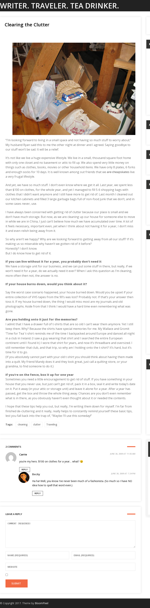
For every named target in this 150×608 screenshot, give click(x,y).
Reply (25, 469)
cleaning (22, 424)
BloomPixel (41, 603)
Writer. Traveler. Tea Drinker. (59, 6)
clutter (37, 424)
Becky (36, 474)
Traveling (51, 424)
